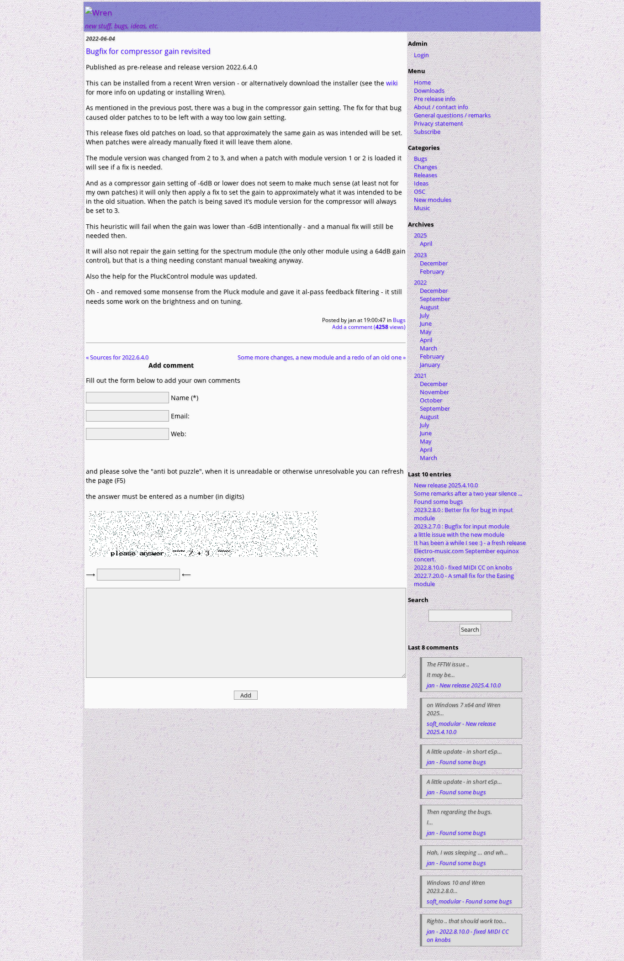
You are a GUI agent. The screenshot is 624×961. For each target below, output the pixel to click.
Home (422, 82)
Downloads (429, 90)
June (426, 323)
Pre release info (434, 99)
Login (421, 55)
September (435, 299)
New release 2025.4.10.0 (446, 485)
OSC (419, 191)
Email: (180, 415)
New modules (432, 199)
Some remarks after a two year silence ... (468, 493)
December (434, 263)
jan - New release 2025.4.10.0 (464, 685)
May (426, 331)
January (430, 364)
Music (422, 208)
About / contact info (441, 107)
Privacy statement (438, 123)
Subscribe (427, 131)
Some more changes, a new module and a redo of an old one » (322, 357)
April (426, 243)
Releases (425, 175)
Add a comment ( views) (369, 326)
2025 (420, 235)
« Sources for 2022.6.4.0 (117, 357)
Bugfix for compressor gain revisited (148, 51)
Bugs (399, 320)
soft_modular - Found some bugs (469, 901)
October (431, 400)
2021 (420, 375)
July (424, 315)
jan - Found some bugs (456, 762)
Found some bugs (438, 501)
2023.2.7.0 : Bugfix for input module (461, 526)
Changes (425, 167)
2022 (420, 282)
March (428, 348)
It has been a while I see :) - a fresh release (470, 543)
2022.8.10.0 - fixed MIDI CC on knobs (463, 567)
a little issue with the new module (459, 534)
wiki (392, 83)
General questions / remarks (452, 115)
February (432, 271)
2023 (420, 255)
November (434, 392)
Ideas (421, 183)
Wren (102, 12)
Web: (178, 433)
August (429, 307)
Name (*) (184, 397)
